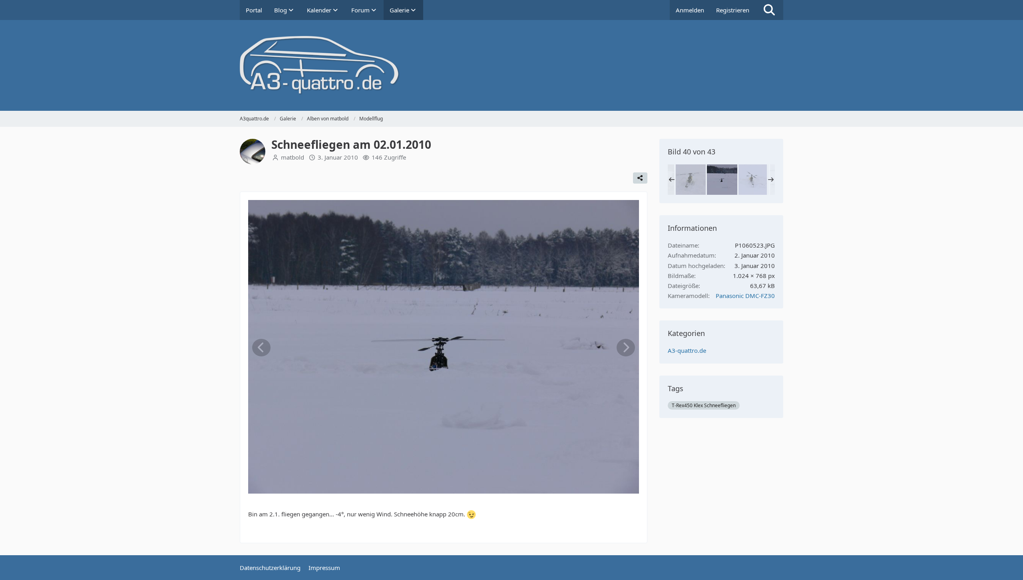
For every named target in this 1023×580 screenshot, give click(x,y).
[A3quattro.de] (511, 65)
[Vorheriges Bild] (261, 347)
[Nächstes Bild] (626, 347)
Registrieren (732, 10)
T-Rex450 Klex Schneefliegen (704, 405)
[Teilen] (640, 178)
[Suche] (769, 10)
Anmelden (690, 10)
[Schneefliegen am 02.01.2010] (690, 179)
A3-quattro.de (687, 350)
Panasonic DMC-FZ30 (745, 296)
